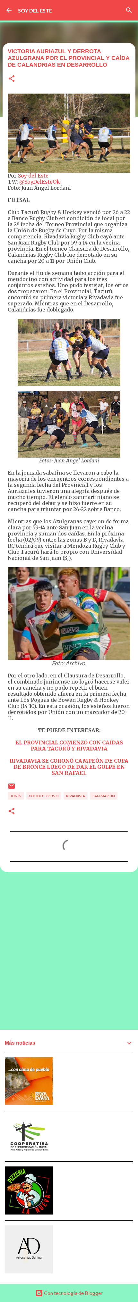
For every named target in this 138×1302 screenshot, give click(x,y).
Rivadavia (75, 795)
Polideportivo (44, 795)
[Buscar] (129, 10)
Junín (16, 795)
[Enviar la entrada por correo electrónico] (11, 788)
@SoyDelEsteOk (39, 181)
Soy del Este (33, 175)
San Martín (103, 795)
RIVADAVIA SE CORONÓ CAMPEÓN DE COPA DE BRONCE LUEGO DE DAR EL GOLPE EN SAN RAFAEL (69, 767)
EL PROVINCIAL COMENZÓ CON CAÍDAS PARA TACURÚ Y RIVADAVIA (69, 745)
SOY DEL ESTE (35, 10)
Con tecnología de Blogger (73, 1293)
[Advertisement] (69, 950)
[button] (11, 79)
